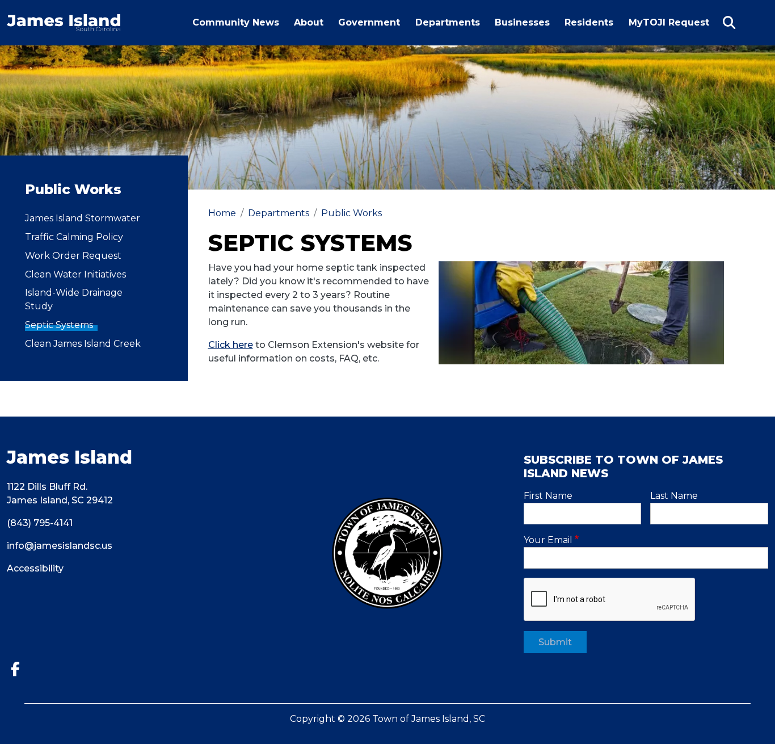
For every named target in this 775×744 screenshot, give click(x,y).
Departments (447, 22)
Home (222, 213)
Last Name (674, 495)
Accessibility (35, 568)
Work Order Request (73, 255)
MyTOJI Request (671, 31)
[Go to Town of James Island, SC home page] (63, 20)
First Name (548, 495)
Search (729, 22)
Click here (230, 344)
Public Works (351, 213)
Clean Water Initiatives (75, 274)
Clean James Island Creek (83, 343)
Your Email (548, 540)
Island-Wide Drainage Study (74, 299)
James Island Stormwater (82, 218)
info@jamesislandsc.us (59, 545)
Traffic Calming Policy (74, 237)
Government (369, 22)
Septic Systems (59, 325)
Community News (235, 22)
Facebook (19, 669)
